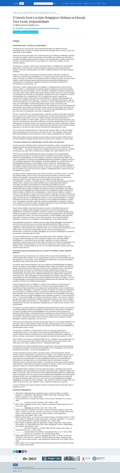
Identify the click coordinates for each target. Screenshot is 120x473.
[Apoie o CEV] (72, 458)
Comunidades (65, 3)
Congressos (86, 3)
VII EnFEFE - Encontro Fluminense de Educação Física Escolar (37, 28)
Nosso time (104, 3)
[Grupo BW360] (30, 458)
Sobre (94, 3)
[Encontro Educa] (98, 458)
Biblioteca (79, 3)
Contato (98, 3)
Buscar (55, 3)
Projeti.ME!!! (20, 471)
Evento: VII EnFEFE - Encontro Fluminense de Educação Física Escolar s (39, 12)
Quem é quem (73, 3)
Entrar (21, 3)
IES (90, 3)
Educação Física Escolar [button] (30, 32)
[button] (14, 451)
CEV (15, 465)
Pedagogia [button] (17, 32)
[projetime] (52, 458)
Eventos (20, 12)
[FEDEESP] (86, 458)
